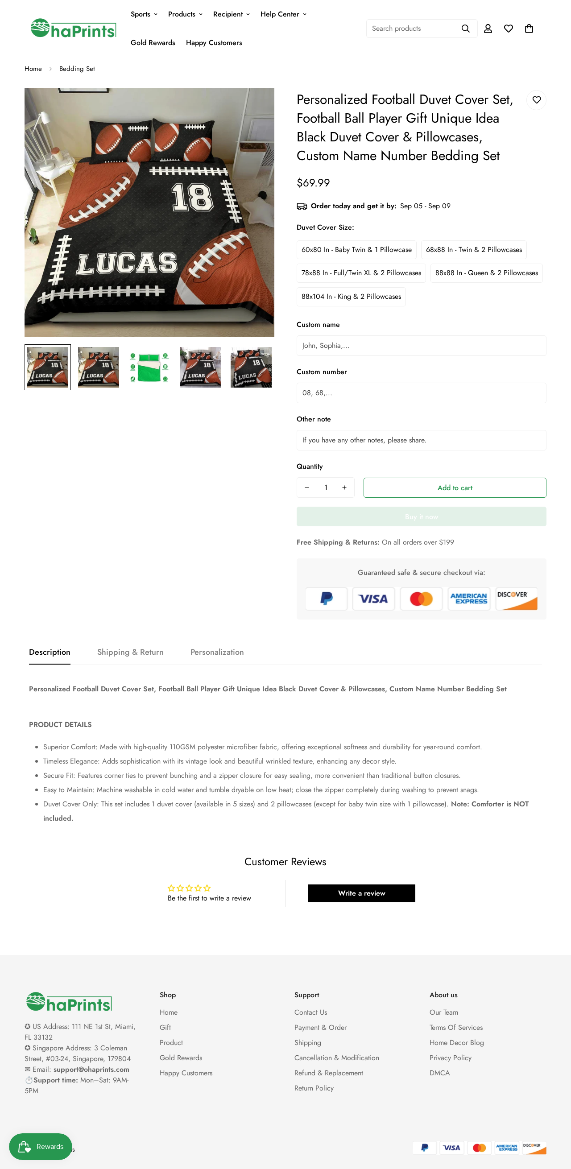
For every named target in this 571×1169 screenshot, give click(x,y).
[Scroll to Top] (553, 1120)
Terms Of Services (456, 1027)
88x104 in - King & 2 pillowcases (351, 296)
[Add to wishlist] (536, 100)
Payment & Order (320, 1027)
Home (33, 69)
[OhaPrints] (73, 28)
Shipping (307, 1042)
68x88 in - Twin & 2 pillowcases (474, 249)
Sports (140, 14)
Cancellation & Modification (336, 1058)
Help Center (280, 14)
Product (171, 1042)
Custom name (318, 324)
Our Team (444, 1012)
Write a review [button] (361, 893)
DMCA (440, 1073)
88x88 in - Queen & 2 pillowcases (486, 273)
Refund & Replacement (328, 1073)
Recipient (228, 14)
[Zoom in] (255, 107)
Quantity (310, 466)
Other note (314, 419)
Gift (165, 1027)
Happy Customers (214, 42)
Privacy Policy (451, 1058)
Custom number (322, 372)
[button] (529, 28)
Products (181, 14)
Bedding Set (77, 69)
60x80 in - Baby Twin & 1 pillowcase (357, 249)
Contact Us (310, 1012)
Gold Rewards (153, 42)
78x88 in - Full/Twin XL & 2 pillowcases (361, 273)
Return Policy (314, 1088)
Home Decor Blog (457, 1042)
